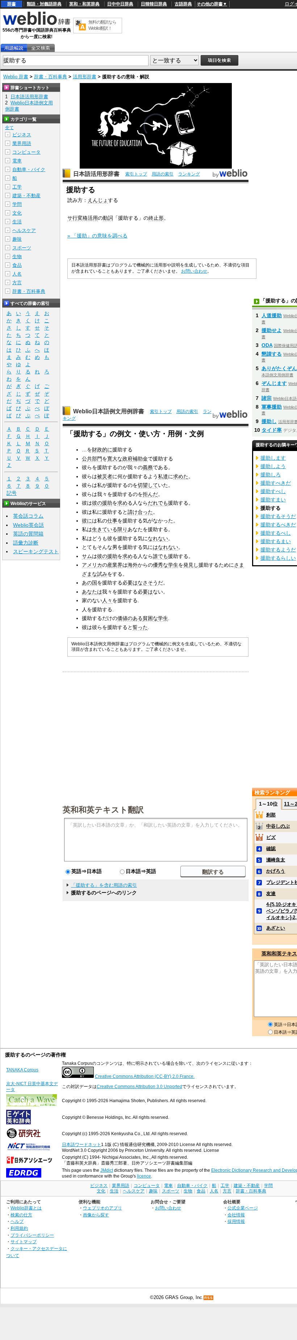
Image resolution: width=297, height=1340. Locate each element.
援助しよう (273, 466)
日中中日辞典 (120, 4)
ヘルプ (17, 1221)
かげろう (275, 871)
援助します (273, 458)
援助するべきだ (278, 525)
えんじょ (98, 200)
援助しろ (270, 474)
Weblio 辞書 (15, 76)
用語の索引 (162, 174)
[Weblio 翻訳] (80, 25)
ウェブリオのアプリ (102, 1207)
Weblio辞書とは (26, 1207)
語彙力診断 (25, 543)
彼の (97, 503)
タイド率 (272, 430)
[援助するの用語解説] (13, 48)
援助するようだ (278, 550)
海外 (132, 565)
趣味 (17, 239)
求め (122, 503)
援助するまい (275, 541)
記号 (12, 493)
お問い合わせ (194, 271)
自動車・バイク (28, 169)
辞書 (11, 4)
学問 (17, 204)
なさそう (148, 583)
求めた (180, 476)
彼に (87, 521)
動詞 (108, 218)
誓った (140, 627)
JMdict (106, 1170)
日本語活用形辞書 (96, 174)
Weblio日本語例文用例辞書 (108, 411)
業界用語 (21, 143)
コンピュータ (26, 152)
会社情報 (236, 1214)
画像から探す (96, 1214)
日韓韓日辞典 (154, 4)
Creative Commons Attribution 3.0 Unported (139, 1086)
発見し (190, 565)
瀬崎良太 (275, 860)
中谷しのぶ (278, 826)
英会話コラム (28, 516)
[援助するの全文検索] (40, 48)
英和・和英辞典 (84, 4)
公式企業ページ (242, 1207)
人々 (107, 600)
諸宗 (267, 398)
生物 (17, 256)
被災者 (104, 476)
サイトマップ (24, 1241)
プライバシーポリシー (32, 1235)
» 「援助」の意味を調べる (97, 236)
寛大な (114, 459)
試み (102, 574)
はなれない (165, 547)
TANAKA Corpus (22, 1069)
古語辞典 (183, 4)
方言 (17, 282)
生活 (17, 221)
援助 (107, 503)
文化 (17, 213)
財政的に (102, 449)
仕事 (112, 521)
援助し (269, 421)
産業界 (114, 565)
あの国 (89, 583)
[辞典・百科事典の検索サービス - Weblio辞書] (37, 24)
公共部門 (92, 459)
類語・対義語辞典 (44, 4)
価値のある (130, 618)
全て (9, 127)
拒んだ (150, 494)
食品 (17, 265)
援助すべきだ (275, 483)
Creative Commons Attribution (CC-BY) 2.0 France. (144, 1076)
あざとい (275, 928)
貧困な (150, 618)
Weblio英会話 (28, 525)
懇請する (272, 354)
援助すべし (273, 491)
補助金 (140, 459)
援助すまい (273, 499)
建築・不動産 (26, 195)
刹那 (271, 815)
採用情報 (236, 1221)
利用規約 (19, 1228)
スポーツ (21, 248)
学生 (173, 565)
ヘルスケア (24, 230)
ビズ (271, 837)
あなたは (92, 592)
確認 (271, 848)
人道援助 (272, 315)
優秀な (160, 565)
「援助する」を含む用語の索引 (104, 885)
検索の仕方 (21, 1214)
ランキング (189, 174)
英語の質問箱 (28, 534)
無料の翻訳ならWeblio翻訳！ (102, 25)
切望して (148, 485)
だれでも (158, 503)
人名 (17, 274)
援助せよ (272, 330)
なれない (158, 538)
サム (87, 556)
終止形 (156, 218)
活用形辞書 (84, 76)
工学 (17, 187)
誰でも (160, 556)
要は (132, 583)
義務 (148, 467)
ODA (267, 345)
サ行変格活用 (82, 218)
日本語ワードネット (81, 1144)
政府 (127, 459)
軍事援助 (272, 407)
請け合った (140, 512)
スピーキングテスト (36, 551)
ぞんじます (274, 383)
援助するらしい (278, 558)
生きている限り (109, 529)
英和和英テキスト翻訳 (103, 809)
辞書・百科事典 (50, 76)
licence (144, 1176)
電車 (17, 161)
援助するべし (275, 533)
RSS (208, 1298)
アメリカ (92, 565)
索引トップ (136, 174)
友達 (271, 893)
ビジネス (21, 134)
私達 (163, 476)
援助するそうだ (278, 516)
